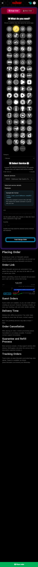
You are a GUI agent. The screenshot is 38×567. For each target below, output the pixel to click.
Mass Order (28, 11)
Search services (9, 176)
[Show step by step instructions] (28, 163)
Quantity (5, 222)
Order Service (7, 172)
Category (6, 155)
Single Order (14, 11)
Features (8, 188)
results (32, 172)
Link (4, 210)
